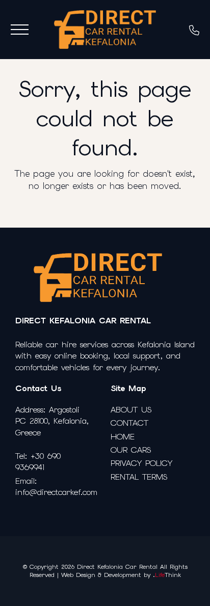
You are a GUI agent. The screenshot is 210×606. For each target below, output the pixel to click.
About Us (131, 409)
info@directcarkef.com (56, 492)
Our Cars (131, 450)
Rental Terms (139, 477)
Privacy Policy (141, 463)
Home (123, 436)
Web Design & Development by (121, 575)
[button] (20, 29)
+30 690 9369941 (38, 462)
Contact (129, 423)
